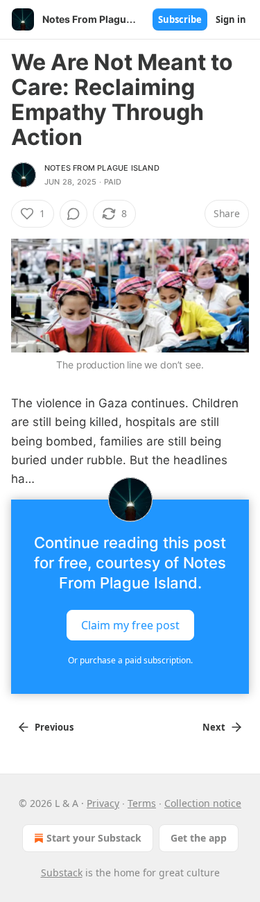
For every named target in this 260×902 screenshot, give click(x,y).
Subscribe (180, 19)
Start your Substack (93, 837)
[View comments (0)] (73, 214)
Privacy (103, 803)
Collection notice (202, 803)
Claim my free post (130, 625)
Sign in (231, 19)
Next (213, 727)
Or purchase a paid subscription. (130, 660)
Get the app (199, 837)
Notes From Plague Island (101, 168)
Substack (62, 872)
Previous (54, 727)
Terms (142, 803)
